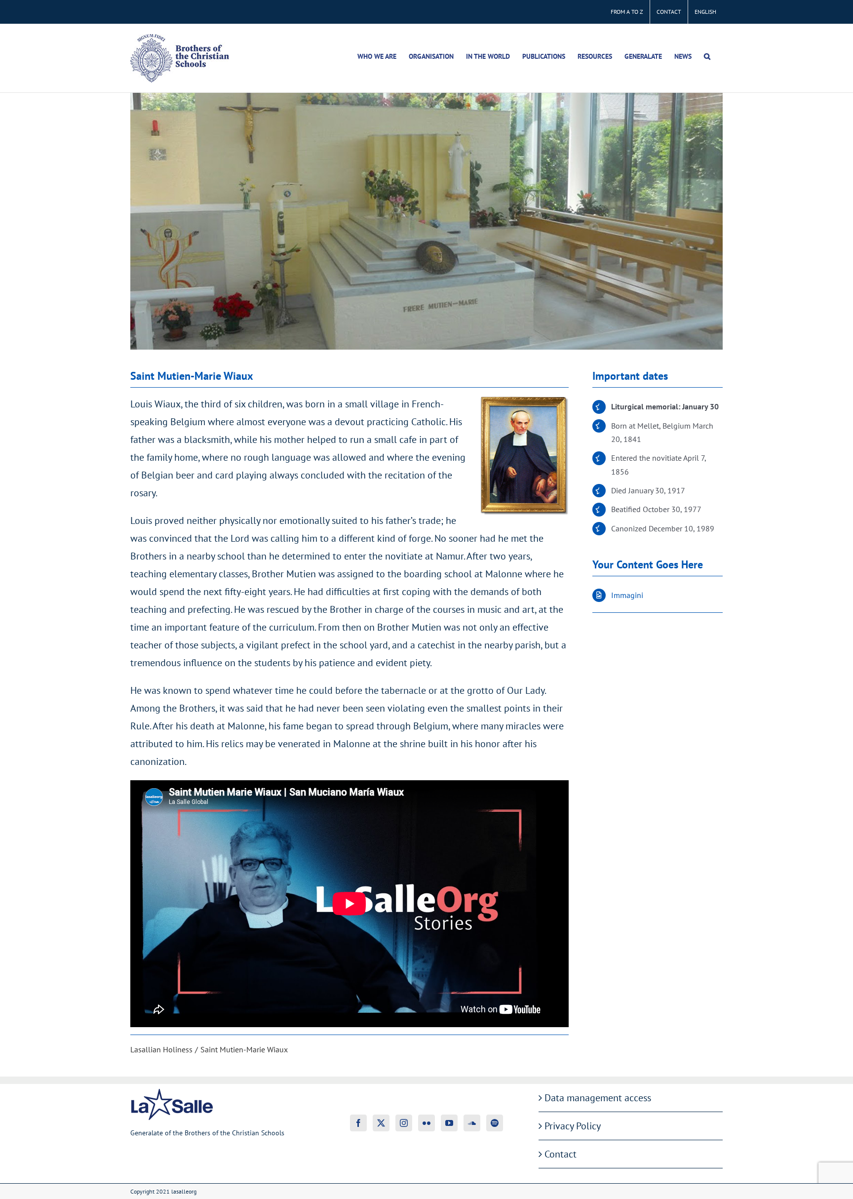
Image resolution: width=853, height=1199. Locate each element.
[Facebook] (358, 1123)
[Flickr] (426, 1123)
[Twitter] (381, 1123)
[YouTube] (449, 1123)
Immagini (627, 595)
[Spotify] (494, 1123)
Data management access (597, 1097)
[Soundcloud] (472, 1123)
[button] (707, 56)
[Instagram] (403, 1123)
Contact (560, 1154)
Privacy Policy (572, 1125)
